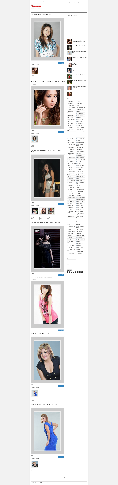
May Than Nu (70, 207)
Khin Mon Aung (71, 142)
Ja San (69, 165)
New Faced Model (80, 235)
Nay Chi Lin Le (70, 235)
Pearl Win (79, 153)
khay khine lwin (80, 261)
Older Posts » (64, 478)
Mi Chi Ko (79, 169)
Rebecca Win (79, 241)
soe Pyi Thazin (70, 123)
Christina (79, 163)
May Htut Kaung (80, 167)
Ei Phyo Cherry (71, 195)
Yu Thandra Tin (71, 261)
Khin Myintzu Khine (81, 199)
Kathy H (69, 199)
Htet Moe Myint (80, 123)
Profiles (69, 109)
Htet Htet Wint (80, 109)
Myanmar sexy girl (71, 226)
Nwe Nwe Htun (80, 119)
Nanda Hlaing (79, 231)
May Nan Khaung (80, 142)
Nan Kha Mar (70, 229)
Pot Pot (69, 239)
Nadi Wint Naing (71, 147)
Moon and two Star (81, 211)
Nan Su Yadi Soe (71, 115)
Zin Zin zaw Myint (71, 187)
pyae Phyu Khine (80, 263)
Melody (78, 105)
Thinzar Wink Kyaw (71, 107)
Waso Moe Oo (71, 255)
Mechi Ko (70, 169)
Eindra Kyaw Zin (80, 129)
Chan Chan (70, 191)
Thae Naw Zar (70, 182)
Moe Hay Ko (70, 103)
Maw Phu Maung (80, 131)
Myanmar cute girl (80, 151)
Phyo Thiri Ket (70, 178)
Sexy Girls (79, 133)
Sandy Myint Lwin (80, 127)
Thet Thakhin (70, 135)
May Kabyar (79, 125)
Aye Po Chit (70, 189)
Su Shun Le (79, 249)
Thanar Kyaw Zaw (71, 253)
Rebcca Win (79, 117)
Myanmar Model (71, 216)
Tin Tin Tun (79, 161)
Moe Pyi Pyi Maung (71, 144)
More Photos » (61, 63)
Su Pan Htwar (79, 180)
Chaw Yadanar (70, 193)
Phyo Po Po (70, 237)
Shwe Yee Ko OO (80, 121)
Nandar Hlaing (80, 147)
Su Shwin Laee (80, 251)
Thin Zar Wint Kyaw (81, 159)
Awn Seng (79, 187)
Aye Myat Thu (70, 117)
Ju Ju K (78, 140)
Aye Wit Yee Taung (80, 189)
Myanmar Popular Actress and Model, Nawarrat (45, 222)
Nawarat (78, 111)
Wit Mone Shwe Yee (81, 107)
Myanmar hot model (72, 219)
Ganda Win (79, 195)
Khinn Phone (79, 203)
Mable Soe (70, 167)
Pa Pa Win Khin (71, 133)
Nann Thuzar (70, 233)
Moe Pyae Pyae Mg (80, 209)
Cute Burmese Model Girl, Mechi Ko (41, 14)
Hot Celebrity (79, 149)
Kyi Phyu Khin (70, 205)
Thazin (69, 159)
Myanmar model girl (81, 171)
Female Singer (70, 101)
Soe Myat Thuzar (80, 243)
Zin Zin (78, 185)
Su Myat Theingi (80, 247)
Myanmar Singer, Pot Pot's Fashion (41, 278)
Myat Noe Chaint (71, 119)
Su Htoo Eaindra (71, 245)
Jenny (69, 140)
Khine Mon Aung (80, 201)
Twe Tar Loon (79, 253)
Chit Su (78, 193)
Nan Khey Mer (80, 229)
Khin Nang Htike (71, 151)
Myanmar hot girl (71, 171)
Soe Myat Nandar (71, 180)
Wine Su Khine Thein (81, 255)
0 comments (34, 84)
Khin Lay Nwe (70, 125)
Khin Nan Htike (71, 201)
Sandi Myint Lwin (80, 157)
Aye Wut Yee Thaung (72, 163)
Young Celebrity (80, 115)
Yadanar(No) (70, 185)
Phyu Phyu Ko (79, 237)
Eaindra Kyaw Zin (80, 138)
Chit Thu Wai (70, 138)
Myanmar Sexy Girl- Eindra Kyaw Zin (79, 92)
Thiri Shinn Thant (71, 149)
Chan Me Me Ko (80, 191)
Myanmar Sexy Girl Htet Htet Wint (78, 74)
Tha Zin (78, 101)
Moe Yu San (79, 103)
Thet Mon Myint (71, 105)
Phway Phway (79, 155)
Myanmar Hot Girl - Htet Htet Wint (79, 80)
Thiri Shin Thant (71, 161)
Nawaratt (79, 233)
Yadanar (78, 257)
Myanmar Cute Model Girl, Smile (40, 333)
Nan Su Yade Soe (71, 231)
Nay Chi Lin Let (80, 176)
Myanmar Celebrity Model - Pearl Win (79, 57)
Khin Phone (70, 121)
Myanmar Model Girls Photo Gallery (41, 482)
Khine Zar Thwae (80, 165)
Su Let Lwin (70, 247)
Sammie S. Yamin (71, 127)
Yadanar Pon (79, 259)
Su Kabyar (79, 245)
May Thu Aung (80, 207)
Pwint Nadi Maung (71, 157)
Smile (78, 178)
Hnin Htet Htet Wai (81, 197)
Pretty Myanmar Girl (81, 239)
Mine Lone (70, 209)
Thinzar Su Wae (80, 113)
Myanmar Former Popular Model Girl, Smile (44, 404)
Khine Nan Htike (71, 203)
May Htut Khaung (80, 205)
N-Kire (69, 176)
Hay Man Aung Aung (72, 197)
